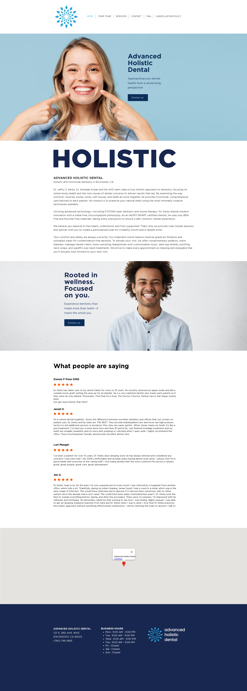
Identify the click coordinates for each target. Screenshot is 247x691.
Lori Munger (61, 445)
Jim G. (57, 475)
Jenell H (58, 409)
